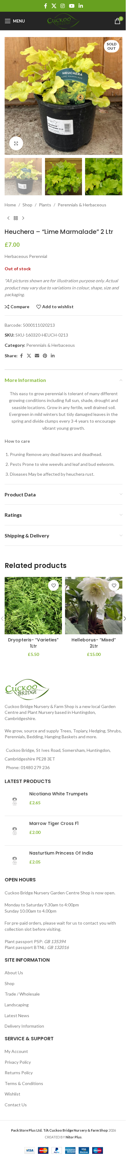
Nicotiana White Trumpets (58, 794)
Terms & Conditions (24, 1083)
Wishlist (12, 1093)
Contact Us (16, 1104)
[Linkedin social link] (80, 5)
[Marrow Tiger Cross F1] (15, 831)
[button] (11, 96)
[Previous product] (8, 218)
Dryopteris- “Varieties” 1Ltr (33, 643)
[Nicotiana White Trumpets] (15, 801)
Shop (27, 204)
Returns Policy (19, 1072)
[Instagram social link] (63, 5)
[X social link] (53, 5)
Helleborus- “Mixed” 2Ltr (94, 643)
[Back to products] (15, 218)
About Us (14, 972)
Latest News (17, 1015)
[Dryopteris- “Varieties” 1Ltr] (33, 605)
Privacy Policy (18, 1062)
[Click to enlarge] (16, 143)
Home (10, 204)
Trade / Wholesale (22, 993)
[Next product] (23, 218)
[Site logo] (63, 20)
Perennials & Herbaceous (82, 204)
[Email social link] (37, 356)
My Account (16, 1051)
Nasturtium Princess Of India (61, 853)
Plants (45, 204)
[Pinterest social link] (45, 356)
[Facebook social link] (45, 5)
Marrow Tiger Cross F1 (54, 823)
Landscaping (17, 1004)
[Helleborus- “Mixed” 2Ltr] (93, 605)
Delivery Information (24, 1026)
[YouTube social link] (71, 5)
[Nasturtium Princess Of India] (15, 860)
